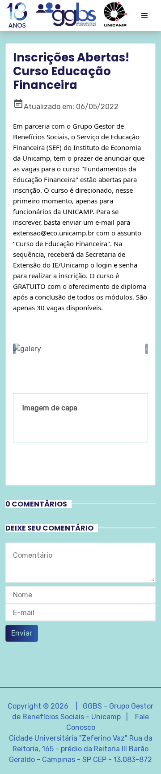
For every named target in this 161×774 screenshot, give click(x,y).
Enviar (21, 633)
